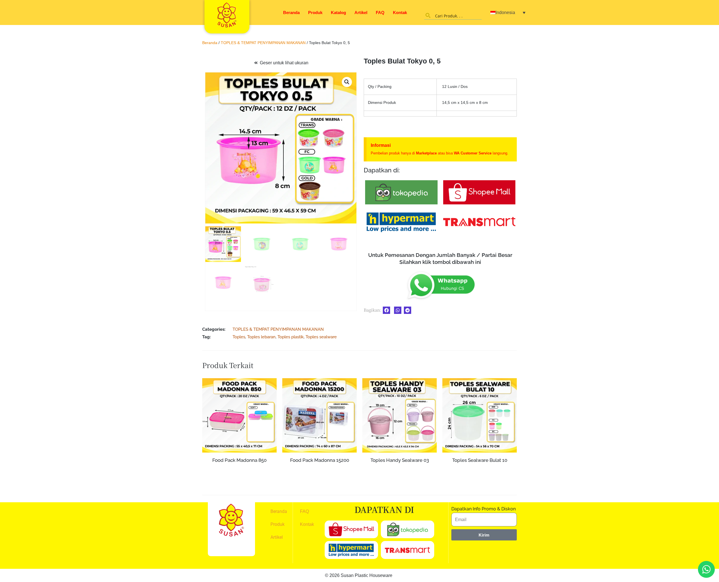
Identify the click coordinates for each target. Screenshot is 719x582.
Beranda (291, 12)
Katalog (338, 12)
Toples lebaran (261, 336)
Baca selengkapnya (239, 471)
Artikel (360, 12)
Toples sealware (321, 336)
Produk (315, 12)
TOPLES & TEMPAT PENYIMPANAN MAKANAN (263, 42)
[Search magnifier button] (428, 15)
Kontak (400, 12)
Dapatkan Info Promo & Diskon (483, 509)
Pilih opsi (319, 481)
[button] (347, 82)
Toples (239, 336)
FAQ (380, 12)
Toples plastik (290, 336)
